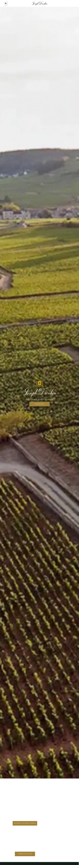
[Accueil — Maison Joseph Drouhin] (39, 3)
